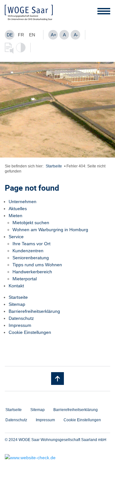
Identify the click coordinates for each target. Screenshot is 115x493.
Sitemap (17, 304)
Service (16, 236)
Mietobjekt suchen (30, 222)
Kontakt (16, 285)
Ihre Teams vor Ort (31, 243)
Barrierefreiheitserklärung (34, 311)
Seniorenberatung (30, 257)
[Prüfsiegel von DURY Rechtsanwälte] (57, 457)
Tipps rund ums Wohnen (37, 264)
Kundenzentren (27, 250)
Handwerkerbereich (32, 271)
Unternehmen (22, 201)
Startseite (54, 166)
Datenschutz (21, 318)
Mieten (15, 215)
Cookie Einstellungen (30, 332)
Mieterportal (24, 278)
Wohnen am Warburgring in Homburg (50, 229)
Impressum (20, 325)
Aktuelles (18, 208)
